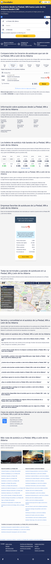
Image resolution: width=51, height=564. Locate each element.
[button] (3, 282)
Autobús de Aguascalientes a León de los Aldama (37, 471)
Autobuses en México (11, 539)
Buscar (44, 84)
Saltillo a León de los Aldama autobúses (34, 500)
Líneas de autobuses (11, 550)
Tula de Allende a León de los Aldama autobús (36, 517)
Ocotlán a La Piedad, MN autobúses (9, 485)
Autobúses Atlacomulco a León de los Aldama (36, 473)
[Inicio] (19, 2)
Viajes (21, 550)
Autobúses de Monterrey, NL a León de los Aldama (37, 495)
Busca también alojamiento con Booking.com (14, 33)
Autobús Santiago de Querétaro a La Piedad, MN (12, 497)
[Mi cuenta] (40, 2)
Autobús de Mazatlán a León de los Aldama (35, 493)
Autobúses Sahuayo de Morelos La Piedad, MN (11, 490)
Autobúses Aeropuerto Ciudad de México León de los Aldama (15, 527)
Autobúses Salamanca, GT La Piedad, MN (10, 493)
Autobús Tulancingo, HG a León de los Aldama (36, 520)
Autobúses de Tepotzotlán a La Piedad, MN (11, 502)
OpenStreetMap (43, 310)
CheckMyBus (3, 539)
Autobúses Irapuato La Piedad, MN (9, 476)
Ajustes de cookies (25, 548)
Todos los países (39, 550)
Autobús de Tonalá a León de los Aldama (35, 515)
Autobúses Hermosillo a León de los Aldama (35, 485)
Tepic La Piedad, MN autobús (7, 500)
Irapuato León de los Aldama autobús (34, 490)
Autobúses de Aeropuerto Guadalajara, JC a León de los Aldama (15, 529)
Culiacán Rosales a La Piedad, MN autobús (11, 471)
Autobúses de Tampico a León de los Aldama (36, 512)
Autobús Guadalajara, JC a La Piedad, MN (10, 473)
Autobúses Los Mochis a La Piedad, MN (10, 480)
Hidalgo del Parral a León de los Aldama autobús (37, 488)
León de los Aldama (44, 283)
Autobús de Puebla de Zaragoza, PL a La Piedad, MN (13, 488)
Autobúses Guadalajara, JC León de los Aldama (36, 483)
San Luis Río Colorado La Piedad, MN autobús (11, 495)
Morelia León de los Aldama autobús (34, 497)
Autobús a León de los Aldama (36, 539)
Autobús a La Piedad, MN (22, 539)
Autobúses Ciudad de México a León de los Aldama (37, 476)
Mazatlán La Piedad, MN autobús (8, 483)
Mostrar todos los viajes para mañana (26, 88)
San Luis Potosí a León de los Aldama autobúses (36, 506)
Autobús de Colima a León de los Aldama (35, 480)
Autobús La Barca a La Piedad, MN (9, 478)
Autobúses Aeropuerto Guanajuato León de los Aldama (13, 532)
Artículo (37, 548)
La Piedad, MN (30, 283)
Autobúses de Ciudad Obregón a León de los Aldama (37, 478)
